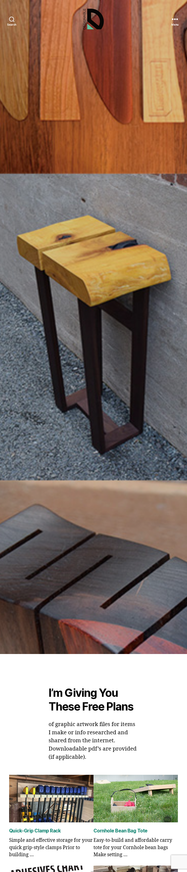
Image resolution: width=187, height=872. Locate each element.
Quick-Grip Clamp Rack (35, 831)
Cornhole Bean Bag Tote (120, 831)
